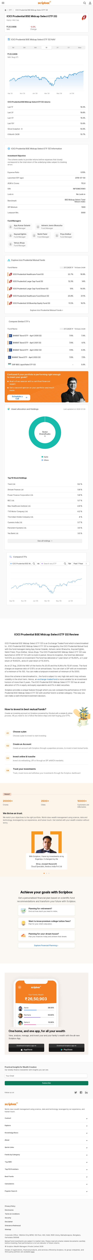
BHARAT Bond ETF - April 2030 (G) (27, 336)
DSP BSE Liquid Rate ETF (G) (24, 365)
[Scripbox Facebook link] (80, 1092)
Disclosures (9, 1210)
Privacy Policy (10, 1206)
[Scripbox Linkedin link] (85, 1092)
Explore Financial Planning (45, 945)
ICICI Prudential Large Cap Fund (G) (28, 281)
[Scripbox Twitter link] (76, 1092)
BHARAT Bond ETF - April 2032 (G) (27, 350)
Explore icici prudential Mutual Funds (46, 310)
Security (8, 1218)
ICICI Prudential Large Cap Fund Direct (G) (30, 289)
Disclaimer (9, 1222)
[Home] (5, 10)
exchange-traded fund (47, 679)
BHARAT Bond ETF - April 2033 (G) (26, 357)
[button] (46, 1119)
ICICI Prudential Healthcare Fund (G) (28, 274)
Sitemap (8, 1229)
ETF (10, 10)
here (32, 1252)
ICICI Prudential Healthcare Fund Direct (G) (31, 296)
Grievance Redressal (13, 1225)
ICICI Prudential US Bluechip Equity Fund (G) (31, 303)
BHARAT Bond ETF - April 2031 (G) (27, 343)
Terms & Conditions (12, 1214)
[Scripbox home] (44, 3)
